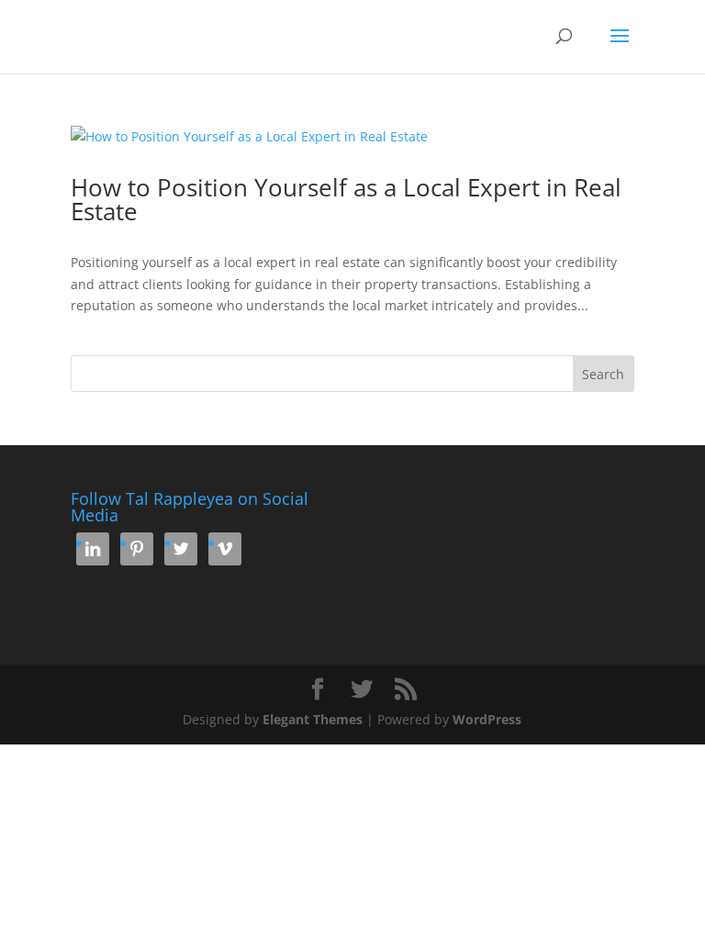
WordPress (487, 719)
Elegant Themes (313, 719)
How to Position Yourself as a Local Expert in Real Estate (346, 199)
